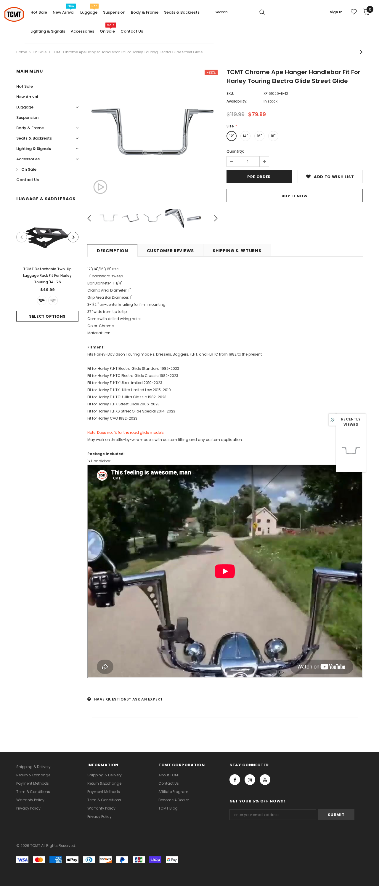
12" (231, 135)
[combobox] (235, 11)
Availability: (237, 101)
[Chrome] (53, 300)
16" (259, 135)
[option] (47, 268)
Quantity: (235, 151)
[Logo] (14, 14)
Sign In (336, 12)
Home (21, 52)
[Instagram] (250, 779)
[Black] (41, 300)
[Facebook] (234, 779)
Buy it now (295, 196)
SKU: (230, 93)
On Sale (39, 52)
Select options (47, 316)
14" (245, 135)
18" (273, 135)
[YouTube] (265, 779)
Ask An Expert (147, 699)
